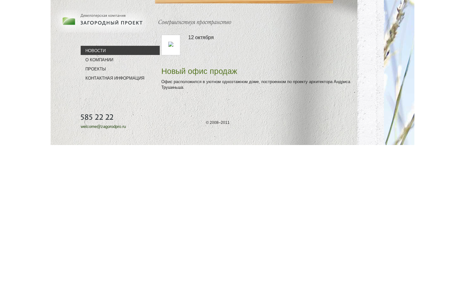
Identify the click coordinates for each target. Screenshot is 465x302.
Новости (95, 50)
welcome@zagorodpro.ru (103, 126)
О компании (99, 59)
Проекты (95, 69)
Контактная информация (114, 78)
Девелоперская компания (101, 21)
